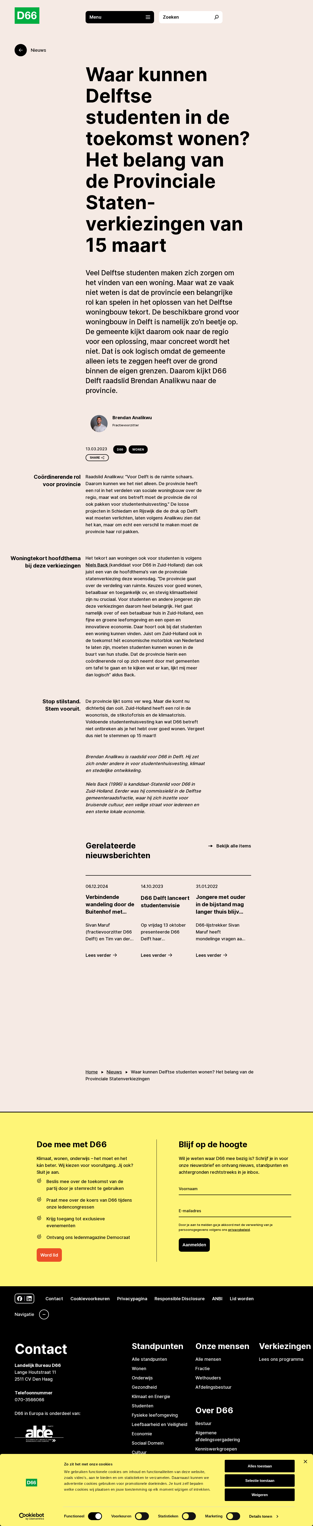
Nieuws (114, 1071)
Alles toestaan (260, 1466)
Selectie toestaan (259, 1480)
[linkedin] (29, 1298)
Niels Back (97, 565)
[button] (122, 17)
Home (92, 1071)
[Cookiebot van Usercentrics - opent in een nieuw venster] (31, 1516)
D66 (120, 449)
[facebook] (19, 1298)
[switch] (142, 1516)
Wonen (138, 449)
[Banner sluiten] (305, 1461)
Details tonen (260, 1516)
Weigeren (260, 1495)
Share (95, 457)
